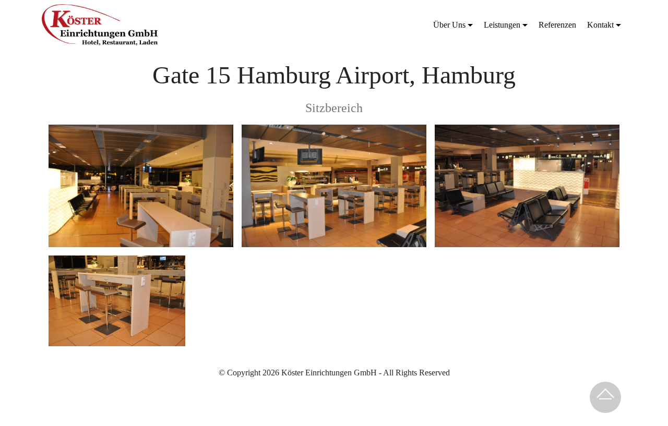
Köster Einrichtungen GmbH (215, 24)
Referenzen (557, 24)
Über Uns (449, 24)
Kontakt (600, 24)
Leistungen (502, 24)
